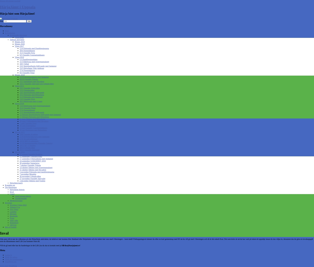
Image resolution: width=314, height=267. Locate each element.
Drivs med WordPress (8, 266)
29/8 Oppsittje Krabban (29, 134)
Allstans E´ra (15, 207)
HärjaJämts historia (17, 190)
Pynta (12, 218)
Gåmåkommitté (21, 198)
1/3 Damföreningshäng (28, 59)
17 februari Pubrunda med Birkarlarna (34, 117)
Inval (12, 192)
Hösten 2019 (20, 42)
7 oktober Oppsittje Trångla (30, 165)
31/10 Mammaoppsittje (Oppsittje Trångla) (36, 143)
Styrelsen (8, 203)
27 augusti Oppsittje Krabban (31, 154)
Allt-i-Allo (14, 220)
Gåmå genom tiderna (23, 196)
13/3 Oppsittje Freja (27, 99)
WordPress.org (10, 262)
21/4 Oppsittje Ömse (28, 108)
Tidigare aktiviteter (17, 40)
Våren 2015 (19, 86)
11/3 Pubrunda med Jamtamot (31, 97)
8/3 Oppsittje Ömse (27, 73)
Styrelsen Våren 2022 (18, 205)
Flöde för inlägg (11, 257)
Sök (1, 21)
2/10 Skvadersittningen (28, 139)
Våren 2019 (19, 57)
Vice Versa (14, 209)
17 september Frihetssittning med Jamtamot (36, 159)
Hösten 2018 (20, 75)
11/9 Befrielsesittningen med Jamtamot (34, 137)
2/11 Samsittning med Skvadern (32, 82)
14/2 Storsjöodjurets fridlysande (32, 93)
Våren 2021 (19, 37)
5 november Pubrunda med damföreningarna (37, 172)
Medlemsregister (16, 201)
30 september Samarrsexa (29, 163)
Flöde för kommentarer (14, 259)
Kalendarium (10, 33)
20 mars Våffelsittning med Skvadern (34, 121)
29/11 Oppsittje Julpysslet (29, 150)
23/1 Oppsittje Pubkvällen (30, 88)
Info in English (10, 227)
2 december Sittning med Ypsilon (32, 181)
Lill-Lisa (13, 225)
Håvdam (13, 214)
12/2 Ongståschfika (27, 90)
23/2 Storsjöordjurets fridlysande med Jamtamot (38, 66)
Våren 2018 (19, 104)
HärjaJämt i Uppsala (17, 7)
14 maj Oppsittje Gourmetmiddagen (33, 128)
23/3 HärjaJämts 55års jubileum (32, 68)
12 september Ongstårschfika (31, 156)
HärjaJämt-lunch (16, 183)
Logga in (8, 255)
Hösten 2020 (20, 44)
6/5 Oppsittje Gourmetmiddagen (32, 55)
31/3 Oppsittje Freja (27, 53)
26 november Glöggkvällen (30, 176)
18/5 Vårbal (24, 64)
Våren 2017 (19, 46)
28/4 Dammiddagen (27, 51)
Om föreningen (11, 187)
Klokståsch (14, 223)
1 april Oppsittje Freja (28, 123)
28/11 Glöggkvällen (27, 148)
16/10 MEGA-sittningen (29, 141)
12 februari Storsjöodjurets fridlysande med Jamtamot (40, 115)
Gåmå (12, 194)
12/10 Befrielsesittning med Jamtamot (34, 77)
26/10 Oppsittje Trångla (29, 79)
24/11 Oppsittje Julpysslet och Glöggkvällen (37, 84)
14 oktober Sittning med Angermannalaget (36, 168)
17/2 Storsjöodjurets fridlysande (32, 112)
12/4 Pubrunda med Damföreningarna (34, 48)
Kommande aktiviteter (18, 35)
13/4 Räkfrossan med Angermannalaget (35, 106)
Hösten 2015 (20, 132)
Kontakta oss (10, 185)
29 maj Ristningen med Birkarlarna (33, 130)
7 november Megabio (28, 174)
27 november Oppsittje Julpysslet (32, 179)
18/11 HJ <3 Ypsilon (28, 145)
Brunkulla (14, 216)
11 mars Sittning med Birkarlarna (32, 119)
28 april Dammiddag (28, 126)
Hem (7, 31)
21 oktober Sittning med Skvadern (33, 170)
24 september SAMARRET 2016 (33, 161)
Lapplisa (13, 212)
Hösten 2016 (20, 152)
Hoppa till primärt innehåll (10, 1)
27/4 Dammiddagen (27, 70)
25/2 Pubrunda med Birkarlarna (32, 95)
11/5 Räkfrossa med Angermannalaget (34, 62)
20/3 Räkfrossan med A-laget (31, 101)
